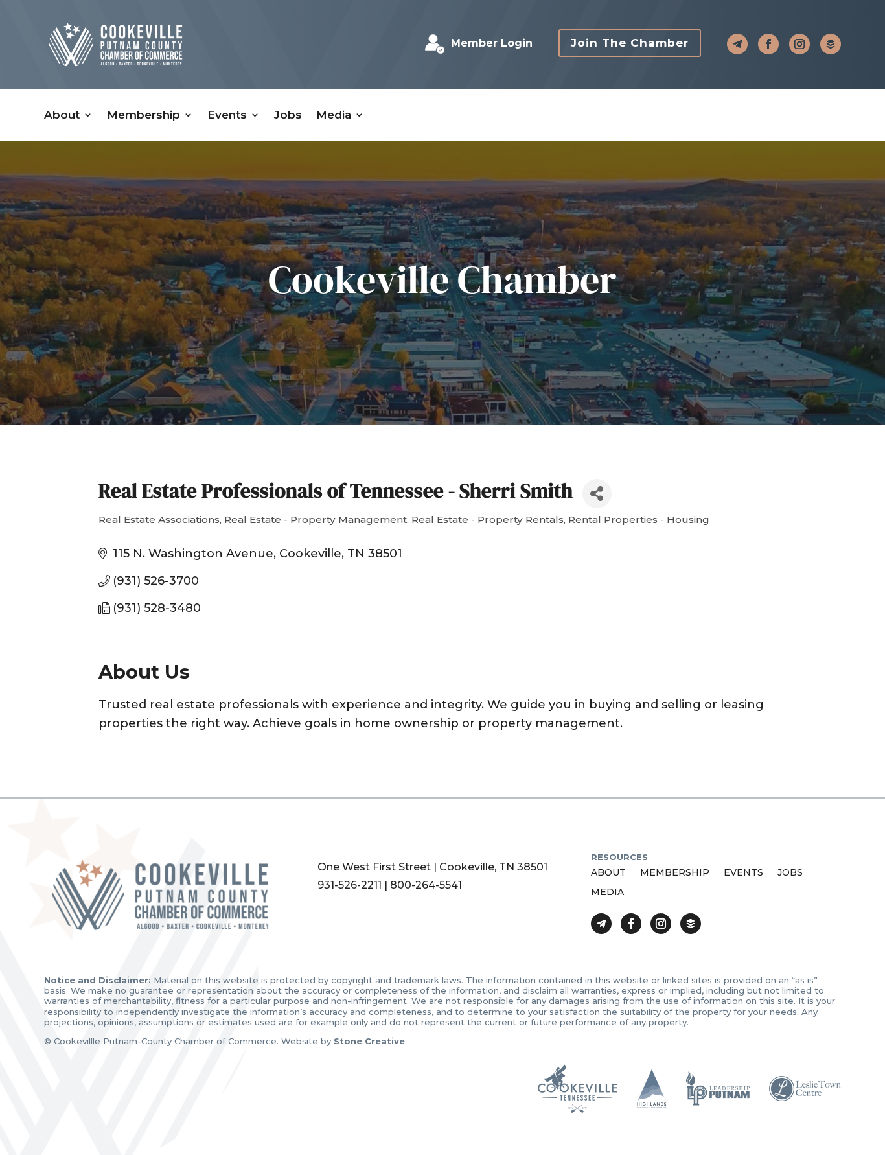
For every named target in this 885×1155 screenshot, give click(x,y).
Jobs (288, 115)
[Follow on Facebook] (768, 44)
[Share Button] (597, 493)
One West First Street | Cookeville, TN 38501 (432, 867)
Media (333, 115)
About (62, 115)
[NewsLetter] (830, 44)
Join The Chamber (630, 42)
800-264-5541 (426, 885)
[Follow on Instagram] (799, 44)
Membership (143, 115)
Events (227, 115)
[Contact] (737, 44)
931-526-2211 (349, 885)
